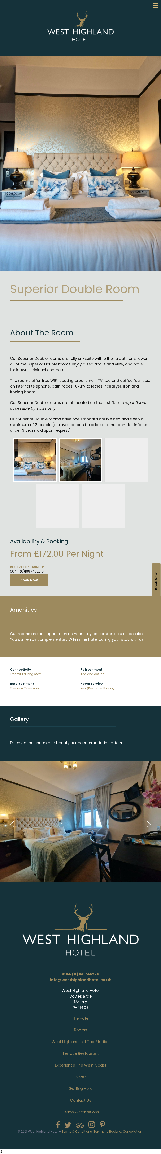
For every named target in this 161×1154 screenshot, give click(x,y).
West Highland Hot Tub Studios (80, 1041)
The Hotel (80, 1018)
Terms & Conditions (80, 1112)
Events (80, 1077)
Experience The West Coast (80, 1065)
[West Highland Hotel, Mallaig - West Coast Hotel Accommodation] (80, 52)
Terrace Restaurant (80, 1053)
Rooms (80, 1029)
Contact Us (80, 1100)
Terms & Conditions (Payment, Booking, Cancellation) (103, 1131)
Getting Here (80, 1088)
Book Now (29, 580)
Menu (155, 5)
